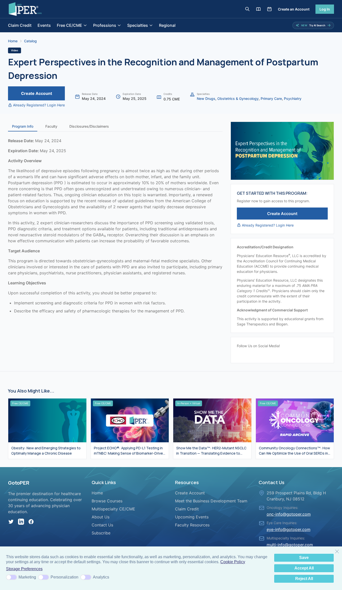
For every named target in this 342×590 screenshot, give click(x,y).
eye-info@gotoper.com (288, 529)
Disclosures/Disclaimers (89, 126)
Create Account (36, 93)
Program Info (22, 126)
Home (13, 41)
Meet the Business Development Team (211, 500)
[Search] (247, 9)
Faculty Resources (192, 524)
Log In (324, 9)
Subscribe (101, 532)
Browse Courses (107, 500)
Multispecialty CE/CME (113, 508)
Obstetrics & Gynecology (238, 98)
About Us (100, 516)
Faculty (51, 126)
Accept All (304, 568)
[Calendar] (269, 9)
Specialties (137, 25)
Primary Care (271, 98)
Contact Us (102, 524)
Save (304, 557)
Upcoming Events (192, 516)
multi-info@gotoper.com (290, 544)
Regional (167, 25)
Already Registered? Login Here (39, 105)
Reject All (304, 578)
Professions (104, 25)
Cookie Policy (232, 562)
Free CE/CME (69, 25)
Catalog (30, 41)
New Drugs (206, 98)
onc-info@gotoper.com (289, 514)
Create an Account (293, 9)
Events (44, 25)
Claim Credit (20, 25)
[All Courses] (258, 9)
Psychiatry (292, 98)
